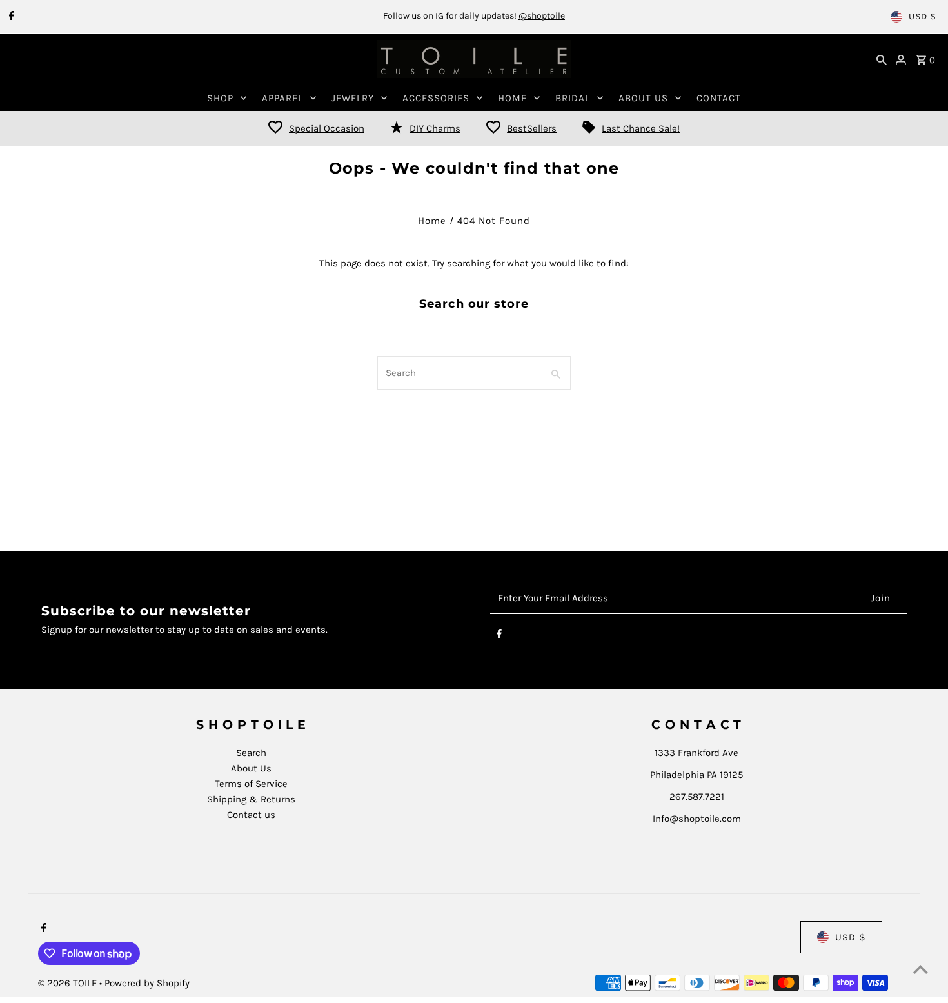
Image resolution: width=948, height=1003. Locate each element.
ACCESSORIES (435, 98)
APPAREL (282, 98)
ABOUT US (643, 98)
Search (251, 753)
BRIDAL (572, 98)
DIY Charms (435, 128)
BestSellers (532, 128)
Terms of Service (251, 783)
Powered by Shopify (147, 983)
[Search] (881, 59)
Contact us (251, 814)
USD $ (922, 16)
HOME (512, 98)
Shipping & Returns (251, 799)
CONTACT (718, 98)
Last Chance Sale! (641, 128)
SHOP (220, 98)
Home (432, 220)
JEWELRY (352, 98)
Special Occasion (326, 128)
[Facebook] (10, 17)
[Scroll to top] (920, 969)
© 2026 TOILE (68, 983)
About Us (251, 768)
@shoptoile (541, 15)
